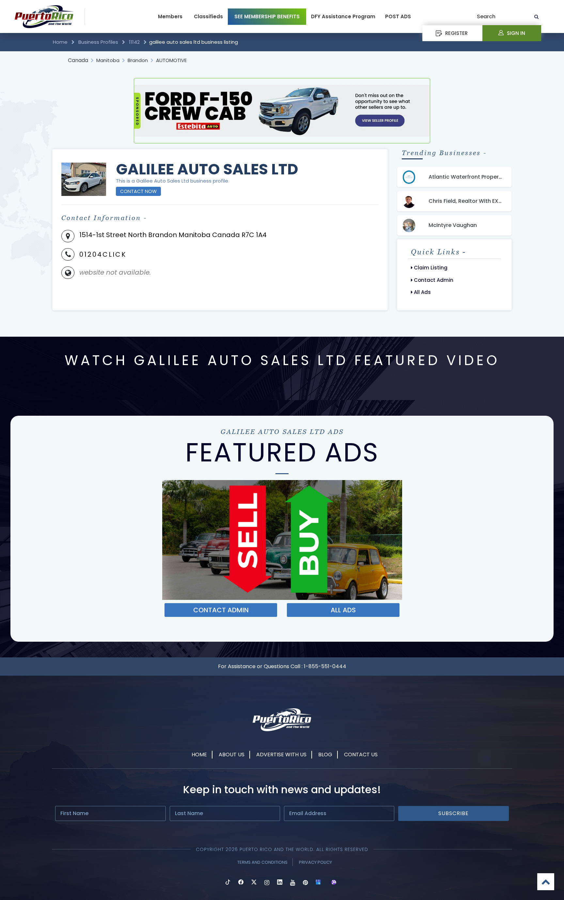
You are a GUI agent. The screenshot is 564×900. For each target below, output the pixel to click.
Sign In (516, 33)
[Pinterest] (305, 883)
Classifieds (208, 16)
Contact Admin (433, 280)
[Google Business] (318, 883)
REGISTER (456, 33)
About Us (231, 754)
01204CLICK (102, 254)
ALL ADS (343, 610)
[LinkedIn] (279, 883)
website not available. (115, 272)
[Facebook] (240, 883)
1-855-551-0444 (325, 666)
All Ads (422, 292)
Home (61, 42)
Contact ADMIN (221, 610)
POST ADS (398, 16)
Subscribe (453, 813)
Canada (78, 60)
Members (170, 16)
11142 (134, 42)
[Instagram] (266, 883)
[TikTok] (227, 883)
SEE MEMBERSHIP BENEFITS (267, 16)
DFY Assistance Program (343, 16)
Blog (325, 754)
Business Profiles (98, 42)
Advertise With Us (281, 754)
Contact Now (138, 191)
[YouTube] (292, 883)
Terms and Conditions (262, 862)
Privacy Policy (315, 862)
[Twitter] (254, 883)
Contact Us (361, 754)
